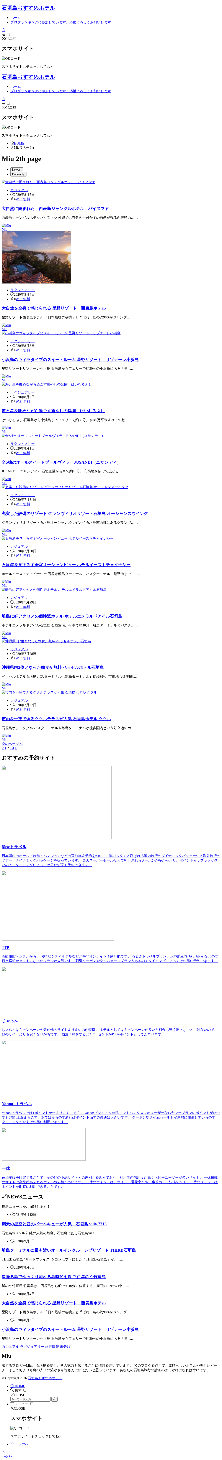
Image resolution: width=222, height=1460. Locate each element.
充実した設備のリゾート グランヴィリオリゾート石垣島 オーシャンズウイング (75, 513)
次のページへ (12, 744)
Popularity (18, 174)
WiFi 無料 (23, 199)
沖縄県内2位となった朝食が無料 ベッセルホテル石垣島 (53, 667)
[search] (54, 1399)
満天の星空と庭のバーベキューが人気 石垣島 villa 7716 (54, 1224)
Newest (16, 169)
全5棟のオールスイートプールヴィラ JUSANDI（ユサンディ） (61, 462)
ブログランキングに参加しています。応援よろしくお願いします (60, 22)
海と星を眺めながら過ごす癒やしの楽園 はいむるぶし (53, 411)
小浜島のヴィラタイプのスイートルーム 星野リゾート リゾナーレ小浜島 (70, 359)
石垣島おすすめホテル (28, 8)
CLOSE (10, 39)
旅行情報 (52, 1346)
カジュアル (19, 190)
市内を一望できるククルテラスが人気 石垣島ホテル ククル (56, 719)
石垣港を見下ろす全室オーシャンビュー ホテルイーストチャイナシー (66, 564)
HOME (19, 143)
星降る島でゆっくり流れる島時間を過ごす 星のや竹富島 (54, 1276)
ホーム (15, 18)
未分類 (65, 1346)
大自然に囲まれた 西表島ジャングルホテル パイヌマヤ (55, 208)
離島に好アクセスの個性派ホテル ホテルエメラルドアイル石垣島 (62, 616)
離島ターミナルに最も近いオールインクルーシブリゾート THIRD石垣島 (69, 1250)
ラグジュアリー (22, 290)
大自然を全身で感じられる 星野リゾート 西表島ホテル (54, 308)
